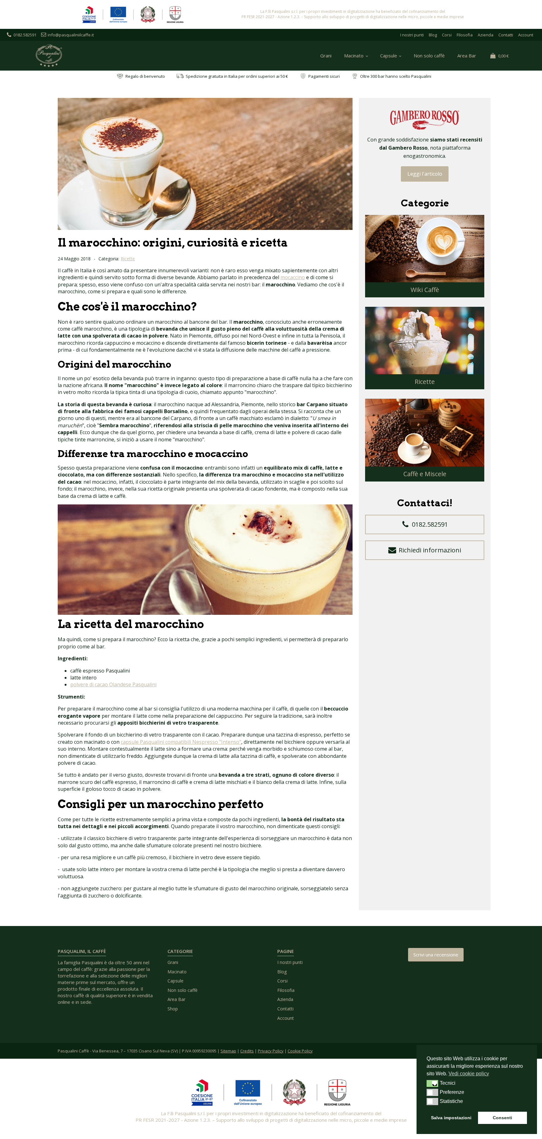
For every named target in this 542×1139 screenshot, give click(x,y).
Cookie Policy (300, 1051)
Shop (172, 1009)
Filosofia (465, 35)
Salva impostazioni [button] (451, 1117)
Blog (433, 35)
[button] (424, 524)
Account (525, 35)
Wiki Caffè (425, 289)
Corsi (447, 35)
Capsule (388, 55)
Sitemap (228, 1051)
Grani (326, 55)
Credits (247, 1051)
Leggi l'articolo (424, 173)
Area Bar (466, 55)
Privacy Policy (271, 1051)
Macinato (354, 55)
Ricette (128, 259)
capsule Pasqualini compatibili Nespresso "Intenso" (181, 741)
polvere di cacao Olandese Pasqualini (113, 684)
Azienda (485, 35)
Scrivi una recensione (435, 954)
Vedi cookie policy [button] (469, 1073)
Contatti (505, 35)
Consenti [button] (502, 1117)
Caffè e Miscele (424, 474)
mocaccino (292, 277)
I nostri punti (412, 35)
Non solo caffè (429, 55)
